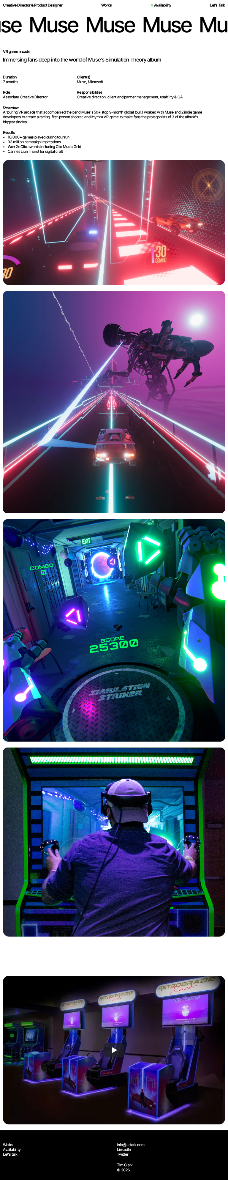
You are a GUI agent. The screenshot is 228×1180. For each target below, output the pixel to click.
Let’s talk (10, 1154)
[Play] (114, 1050)
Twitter (122, 1154)
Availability (12, 1149)
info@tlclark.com (131, 1144)
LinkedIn (124, 1149)
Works (8, 1144)
